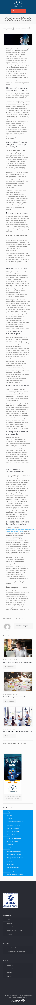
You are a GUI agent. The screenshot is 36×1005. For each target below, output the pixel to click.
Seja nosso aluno (18, 11)
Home (9, 920)
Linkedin (9, 972)
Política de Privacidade (14, 930)
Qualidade (10, 864)
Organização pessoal (14, 854)
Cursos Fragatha (12, 948)
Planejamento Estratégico (15, 858)
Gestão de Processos (14, 835)
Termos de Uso (11, 927)
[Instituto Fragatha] (18, 4)
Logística (9, 848)
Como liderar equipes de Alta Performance (17, 731)
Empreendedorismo (13, 825)
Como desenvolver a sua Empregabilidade (17, 662)
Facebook (10, 969)
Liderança (10, 845)
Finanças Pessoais (13, 828)
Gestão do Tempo (12, 841)
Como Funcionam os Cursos (16, 951)
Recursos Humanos (13, 868)
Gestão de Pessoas (13, 832)
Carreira (9, 815)
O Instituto (10, 923)
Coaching (10, 818)
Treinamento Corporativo (15, 874)
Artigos (9, 812)
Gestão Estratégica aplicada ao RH (14, 697)
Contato (9, 934)
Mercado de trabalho (14, 851)
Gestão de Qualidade (14, 838)
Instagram (10, 965)
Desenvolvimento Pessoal (15, 822)
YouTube (9, 976)
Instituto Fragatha (20, 28)
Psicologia (10, 861)
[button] (3, 999)
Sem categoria (11, 871)
